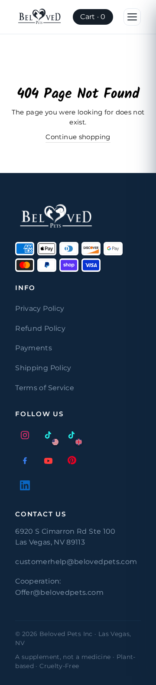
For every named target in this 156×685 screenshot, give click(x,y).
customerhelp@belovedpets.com (76, 562)
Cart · (93, 17)
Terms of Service (44, 388)
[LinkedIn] (24, 485)
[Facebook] (24, 460)
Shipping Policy (43, 368)
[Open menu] (132, 17)
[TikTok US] (48, 434)
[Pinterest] (71, 460)
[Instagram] (24, 434)
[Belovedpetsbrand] (39, 17)
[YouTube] (48, 460)
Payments (33, 348)
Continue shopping (78, 137)
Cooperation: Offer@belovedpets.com (59, 587)
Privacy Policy (39, 308)
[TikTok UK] (71, 434)
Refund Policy (40, 328)
